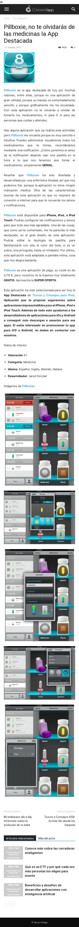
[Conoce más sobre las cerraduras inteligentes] (13, 853)
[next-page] (12, 904)
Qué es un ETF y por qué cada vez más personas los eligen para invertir (50, 871)
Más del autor (46, 838)
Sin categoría (20, 18)
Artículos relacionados (20, 838)
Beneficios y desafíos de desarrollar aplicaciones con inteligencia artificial (46, 889)
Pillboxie (10, 90)
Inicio (6, 18)
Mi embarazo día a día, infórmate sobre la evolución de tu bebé (18, 821)
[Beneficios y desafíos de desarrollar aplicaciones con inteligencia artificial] (13, 889)
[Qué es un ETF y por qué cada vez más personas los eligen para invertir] (13, 871)
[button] (6, 9)
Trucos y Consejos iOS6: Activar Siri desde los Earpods (59, 821)
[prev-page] (6, 904)
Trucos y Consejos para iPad (53, 295)
